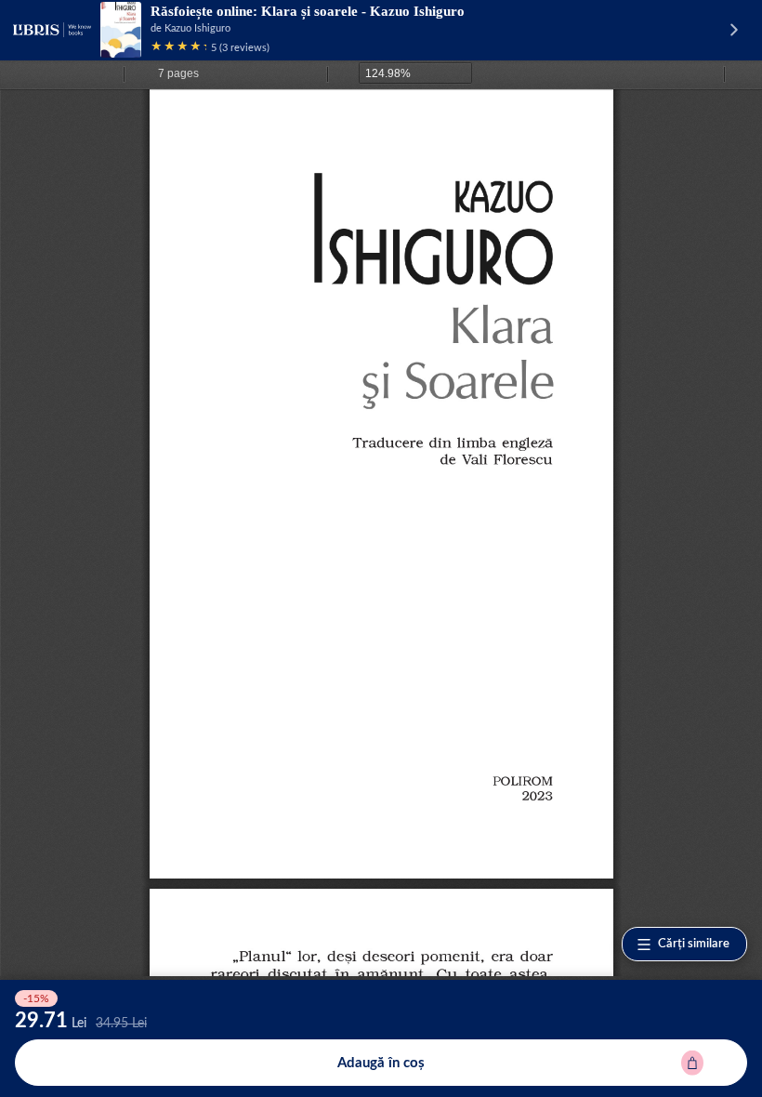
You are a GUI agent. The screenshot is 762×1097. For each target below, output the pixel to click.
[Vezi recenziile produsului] (178, 48)
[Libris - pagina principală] (52, 30)
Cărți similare (693, 944)
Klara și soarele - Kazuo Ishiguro (363, 11)
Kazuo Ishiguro (197, 28)
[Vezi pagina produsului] (120, 30)
